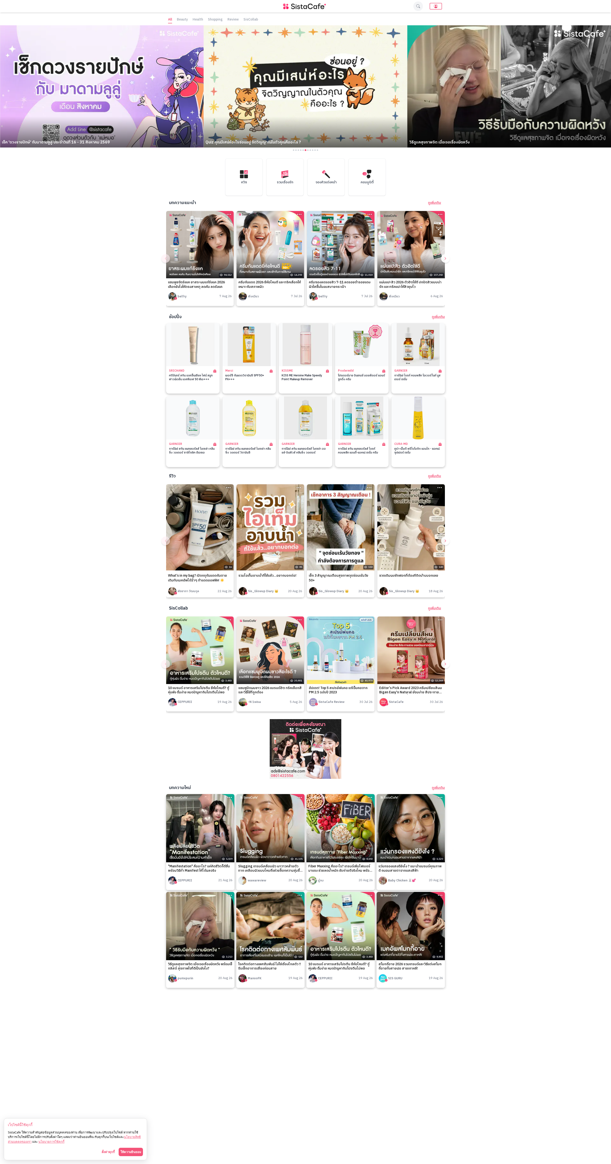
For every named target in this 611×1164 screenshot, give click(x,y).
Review (233, 19)
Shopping (215, 19)
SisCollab (250, 19)
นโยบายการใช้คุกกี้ (51, 1141)
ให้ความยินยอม (131, 1152)
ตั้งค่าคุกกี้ (108, 1152)
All (170, 19)
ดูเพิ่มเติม (434, 202)
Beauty (182, 19)
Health (198, 19)
